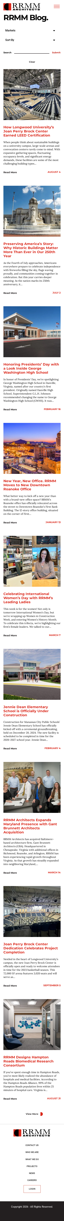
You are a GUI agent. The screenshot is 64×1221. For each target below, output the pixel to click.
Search (7, 52)
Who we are (32, 1152)
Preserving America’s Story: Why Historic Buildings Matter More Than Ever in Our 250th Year (30, 250)
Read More (10, 172)
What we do (32, 1159)
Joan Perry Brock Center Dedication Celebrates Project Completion (30, 948)
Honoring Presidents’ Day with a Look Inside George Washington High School (31, 368)
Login (32, 1189)
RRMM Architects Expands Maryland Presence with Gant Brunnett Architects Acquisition (30, 826)
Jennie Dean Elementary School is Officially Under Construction (26, 711)
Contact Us (32, 1145)
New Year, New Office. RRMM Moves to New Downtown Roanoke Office (29, 485)
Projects (32, 1166)
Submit (56, 52)
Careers (32, 1180)
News (32, 1173)
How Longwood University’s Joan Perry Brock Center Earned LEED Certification (28, 131)
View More (32, 1114)
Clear (32, 62)
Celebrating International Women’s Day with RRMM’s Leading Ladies (28, 598)
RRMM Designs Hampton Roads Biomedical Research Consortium (28, 1061)
